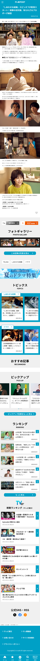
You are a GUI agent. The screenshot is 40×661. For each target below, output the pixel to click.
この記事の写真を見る (20, 253)
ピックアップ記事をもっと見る (20, 414)
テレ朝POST (20, 2)
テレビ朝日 (8, 631)
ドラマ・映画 (7, 624)
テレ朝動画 (27, 631)
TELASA (5, 262)
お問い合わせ (9, 638)
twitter (14, 614)
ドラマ (27, 262)
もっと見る (20, 495)
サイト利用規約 (28, 638)
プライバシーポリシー (12, 644)
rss (25, 614)
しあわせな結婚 (10, 202)
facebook (20, 614)
